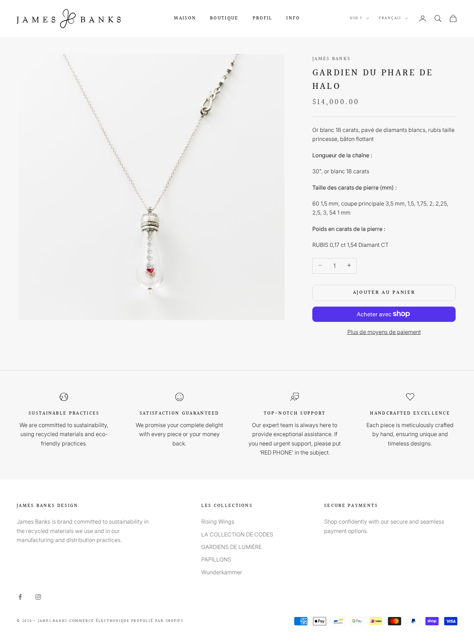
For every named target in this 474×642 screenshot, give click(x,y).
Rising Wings (217, 521)
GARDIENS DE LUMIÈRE (231, 546)
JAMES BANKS (331, 59)
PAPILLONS (216, 559)
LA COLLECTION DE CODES (237, 534)
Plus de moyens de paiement (384, 331)
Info (293, 18)
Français (390, 18)
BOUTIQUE (224, 18)
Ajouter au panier (384, 292)
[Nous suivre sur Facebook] (20, 596)
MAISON (185, 18)
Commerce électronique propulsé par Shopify (126, 621)
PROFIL (263, 18)
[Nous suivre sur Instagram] (38, 596)
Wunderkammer (221, 572)
